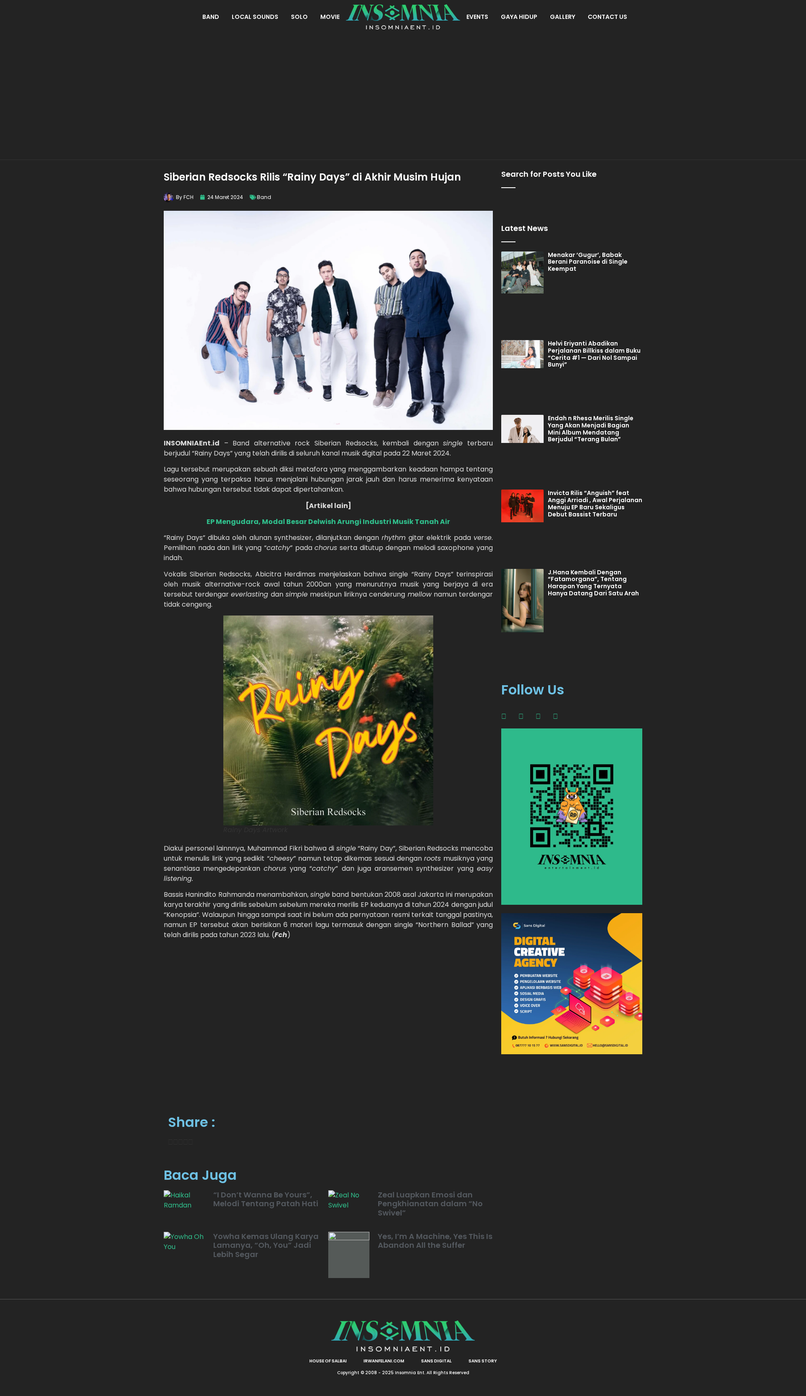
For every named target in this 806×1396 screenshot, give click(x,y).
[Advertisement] (403, 96)
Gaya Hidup (519, 17)
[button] (170, 1142)
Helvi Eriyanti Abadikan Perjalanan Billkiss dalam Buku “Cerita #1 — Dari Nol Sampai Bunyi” (594, 354)
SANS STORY (482, 1361)
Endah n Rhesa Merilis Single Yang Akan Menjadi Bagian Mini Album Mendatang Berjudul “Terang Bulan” (590, 428)
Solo (299, 17)
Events (477, 17)
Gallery (562, 17)
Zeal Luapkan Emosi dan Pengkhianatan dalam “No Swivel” (430, 1203)
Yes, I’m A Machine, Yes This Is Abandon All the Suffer (435, 1241)
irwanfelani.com (384, 1361)
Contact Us (607, 17)
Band (210, 17)
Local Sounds (255, 17)
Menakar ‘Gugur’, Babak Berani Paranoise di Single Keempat (588, 262)
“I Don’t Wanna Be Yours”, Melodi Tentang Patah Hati (265, 1199)
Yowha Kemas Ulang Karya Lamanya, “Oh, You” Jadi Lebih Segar (266, 1245)
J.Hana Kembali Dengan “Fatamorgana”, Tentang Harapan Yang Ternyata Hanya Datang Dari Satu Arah (593, 582)
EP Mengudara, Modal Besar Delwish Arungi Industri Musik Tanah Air (328, 521)
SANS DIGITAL (436, 1361)
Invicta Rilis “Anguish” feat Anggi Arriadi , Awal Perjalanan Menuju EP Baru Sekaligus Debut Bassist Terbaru (595, 503)
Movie (330, 17)
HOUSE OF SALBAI (328, 1361)
